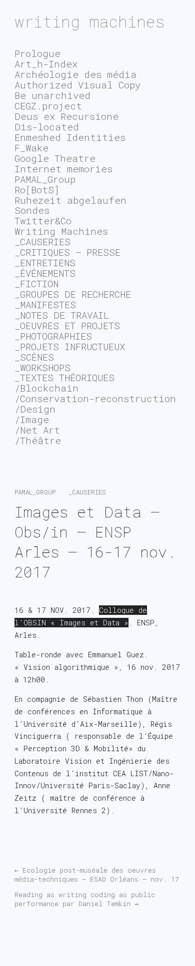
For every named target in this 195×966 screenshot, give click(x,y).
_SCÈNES (34, 357)
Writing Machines (61, 231)
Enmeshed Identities (70, 137)
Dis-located (46, 126)
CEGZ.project (48, 105)
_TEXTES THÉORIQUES (64, 377)
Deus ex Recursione (66, 116)
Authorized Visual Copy (77, 84)
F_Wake (31, 147)
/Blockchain (46, 388)
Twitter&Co (43, 220)
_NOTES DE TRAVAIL (61, 315)
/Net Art (37, 430)
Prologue (37, 53)
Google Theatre (55, 158)
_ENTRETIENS (45, 262)
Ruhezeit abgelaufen (70, 200)
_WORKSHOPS (42, 367)
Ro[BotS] (37, 189)
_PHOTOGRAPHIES (53, 336)
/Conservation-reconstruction (95, 398)
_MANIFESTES (45, 304)
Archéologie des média (75, 74)
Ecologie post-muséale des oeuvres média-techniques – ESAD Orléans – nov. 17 (96, 875)
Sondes (32, 210)
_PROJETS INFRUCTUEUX (69, 346)
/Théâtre (37, 440)
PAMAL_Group (35, 492)
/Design (35, 409)
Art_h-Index (46, 63)
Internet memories (63, 168)
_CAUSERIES (87, 492)
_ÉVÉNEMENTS (45, 273)
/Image (31, 419)
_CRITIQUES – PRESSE (67, 252)
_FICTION (36, 283)
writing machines (89, 21)
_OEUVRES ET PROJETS (67, 325)
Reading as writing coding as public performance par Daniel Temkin (84, 899)
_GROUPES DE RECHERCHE (72, 294)
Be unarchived (52, 95)
